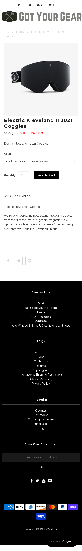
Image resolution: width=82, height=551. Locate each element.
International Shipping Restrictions (41, 374)
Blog (41, 428)
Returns (41, 365)
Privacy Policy (41, 383)
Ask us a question (18, 196)
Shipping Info (40, 370)
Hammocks (41, 415)
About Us (41, 352)
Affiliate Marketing (41, 379)
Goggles (41, 410)
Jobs (41, 357)
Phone (41, 312)
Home (7, 32)
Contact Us (41, 361)
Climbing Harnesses (41, 419)
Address (41, 320)
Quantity (10, 175)
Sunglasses (41, 423)
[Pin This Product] (29, 261)
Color (7, 153)
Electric (20, 32)
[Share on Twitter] (19, 261)
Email (41, 303)
